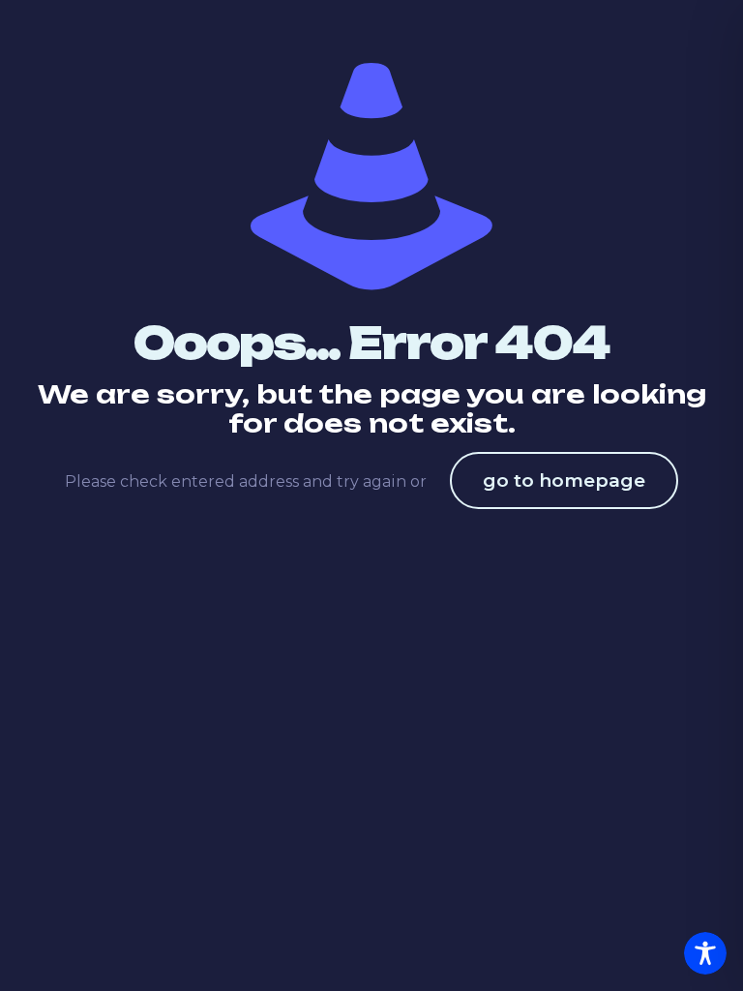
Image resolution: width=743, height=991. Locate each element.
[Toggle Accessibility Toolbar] (705, 953)
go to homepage (564, 480)
